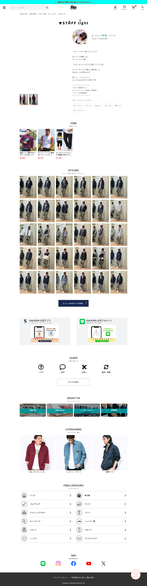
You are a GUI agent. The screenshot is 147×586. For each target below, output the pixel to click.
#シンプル (108, 105)
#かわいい (98, 105)
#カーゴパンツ (78, 105)
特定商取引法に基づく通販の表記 (82, 577)
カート (133, 9)
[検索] (47, 7)
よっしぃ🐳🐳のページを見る (73, 303)
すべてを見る (73, 382)
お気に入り (124, 9)
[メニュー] (4, 7)
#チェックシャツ (79, 110)
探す (143, 9)
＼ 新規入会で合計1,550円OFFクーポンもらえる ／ (73, 2)
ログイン (115, 9)
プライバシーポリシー (60, 577)
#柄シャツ (118, 105)
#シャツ (88, 105)
